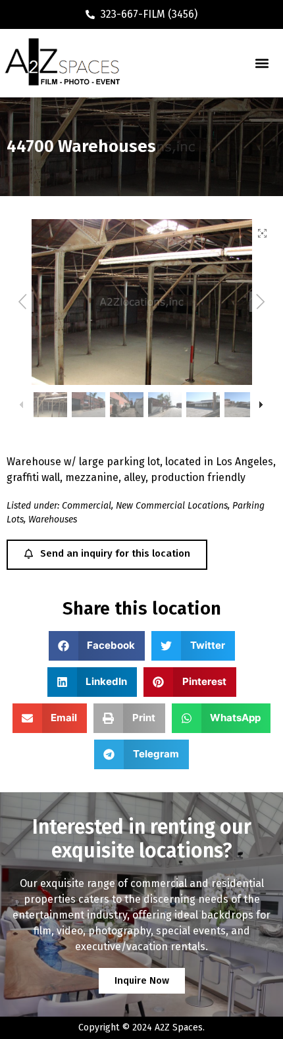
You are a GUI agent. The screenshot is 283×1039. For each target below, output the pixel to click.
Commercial (86, 505)
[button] (261, 63)
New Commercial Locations (172, 505)
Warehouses (52, 519)
